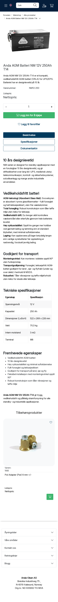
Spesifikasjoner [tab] (29, 141)
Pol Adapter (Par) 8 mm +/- (18, 475)
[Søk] (35, 5)
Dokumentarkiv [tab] (29, 148)
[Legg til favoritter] (51, 422)
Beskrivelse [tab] (29, 135)
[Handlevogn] (51, 6)
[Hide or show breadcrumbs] (40, 19)
